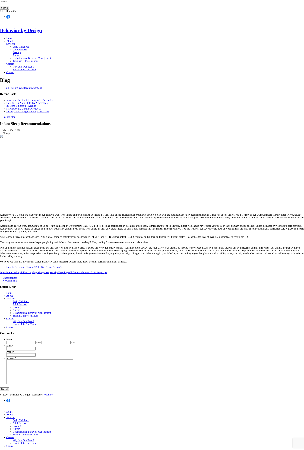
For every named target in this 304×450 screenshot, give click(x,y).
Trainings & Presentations (25, 61)
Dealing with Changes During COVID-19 (27, 111)
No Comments (10, 280)
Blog (6, 88)
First (38, 342)
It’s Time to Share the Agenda (21, 105)
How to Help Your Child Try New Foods (27, 103)
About (9, 41)
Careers (10, 63)
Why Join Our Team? (23, 66)
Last (73, 342)
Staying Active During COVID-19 (23, 108)
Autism (16, 55)
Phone (10, 351)
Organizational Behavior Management (32, 58)
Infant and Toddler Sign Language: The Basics (29, 100)
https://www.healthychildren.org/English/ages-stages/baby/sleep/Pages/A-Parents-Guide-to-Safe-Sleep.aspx (53, 272)
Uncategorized (10, 277)
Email (9, 345)
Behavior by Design (21, 30)
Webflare (48, 394)
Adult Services (20, 49)
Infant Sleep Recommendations (26, 88)
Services (10, 43)
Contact (10, 72)
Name (10, 339)
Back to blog (8, 117)
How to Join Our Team (24, 69)
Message (11, 358)
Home (9, 38)
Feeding (17, 52)
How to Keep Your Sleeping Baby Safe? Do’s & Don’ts (34, 267)
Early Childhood (21, 46)
